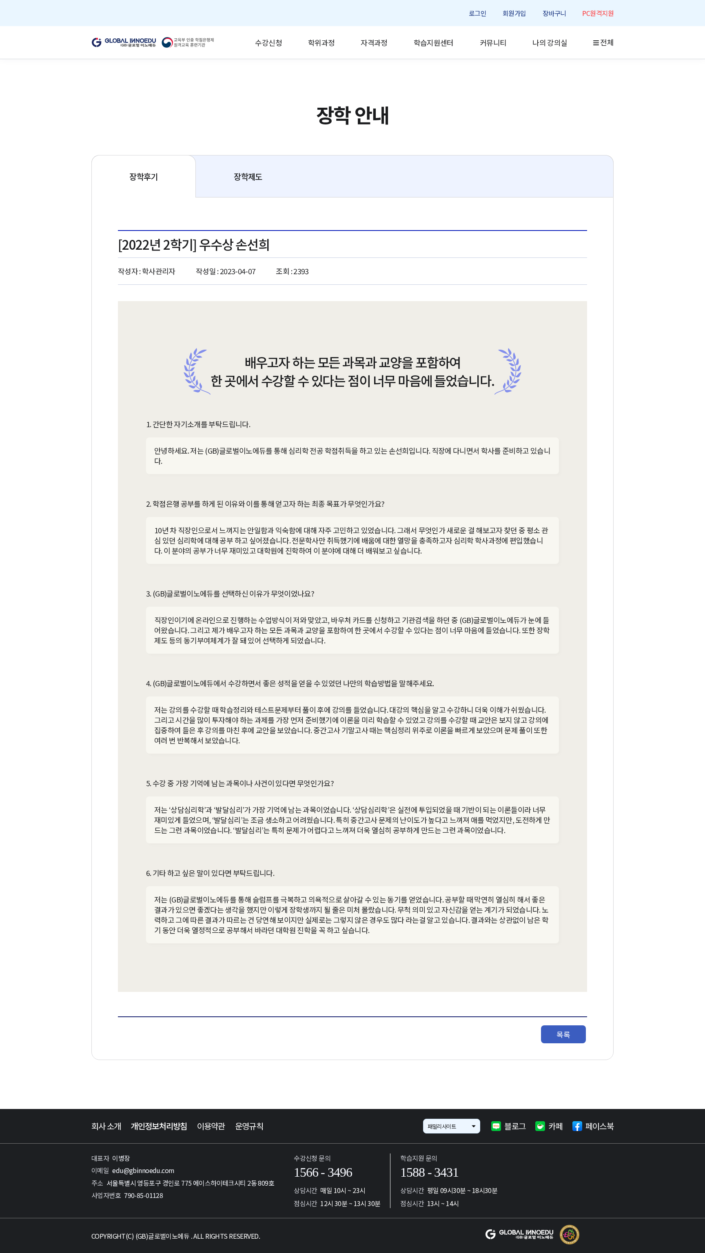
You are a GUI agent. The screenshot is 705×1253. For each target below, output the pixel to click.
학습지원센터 (434, 42)
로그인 (477, 13)
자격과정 (374, 42)
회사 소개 (106, 1126)
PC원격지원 (598, 13)
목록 (563, 1034)
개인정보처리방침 (159, 1126)
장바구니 (554, 13)
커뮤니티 (493, 42)
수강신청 (268, 42)
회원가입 (514, 13)
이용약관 (211, 1126)
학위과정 (321, 42)
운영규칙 (249, 1126)
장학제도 (248, 176)
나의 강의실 (549, 42)
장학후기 (143, 176)
